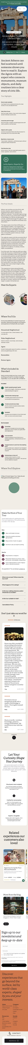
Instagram (15, 1021)
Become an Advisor (6, 1023)
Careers (15, 1011)
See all (6, 924)
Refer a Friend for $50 (7, 1006)
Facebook (15, 1017)
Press (14, 1013)
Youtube (15, 1025)
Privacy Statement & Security (14, 1035)
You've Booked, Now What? (6, 1027)
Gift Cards (4, 1009)
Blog (3, 1017)
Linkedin (15, 1023)
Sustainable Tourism (17, 1009)
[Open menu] (24, 9)
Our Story (15, 1006)
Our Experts (15, 1007)
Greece (15, 32)
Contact (4, 1025)
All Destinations (10, 32)
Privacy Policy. (4, 958)
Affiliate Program (6, 1007)
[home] (7, 10)
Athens (19, 32)
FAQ (3, 1019)
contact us (22, 569)
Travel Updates (5, 1021)
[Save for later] (22, 851)
